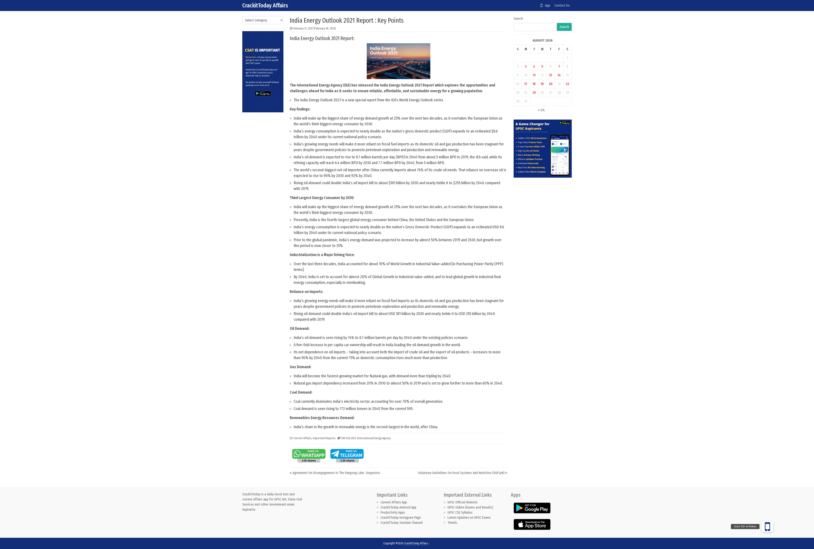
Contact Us (562, 5)
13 (550, 75)
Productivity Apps (393, 512)
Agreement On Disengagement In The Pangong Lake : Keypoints (336, 473)
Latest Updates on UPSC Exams (469, 518)
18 (534, 84)
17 (525, 84)
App (546, 5)
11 (534, 75)
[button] (767, 526)
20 (550, 84)
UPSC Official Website (462, 502)
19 (542, 84)
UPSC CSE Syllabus (460, 512)
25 (534, 93)
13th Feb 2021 (348, 438)
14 (559, 75)
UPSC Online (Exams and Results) (470, 507)
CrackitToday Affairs (265, 5)
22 (567, 84)
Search (518, 19)
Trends (452, 523)
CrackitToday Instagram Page (401, 518)
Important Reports (324, 438)
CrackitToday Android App (398, 507)
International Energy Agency (374, 438)
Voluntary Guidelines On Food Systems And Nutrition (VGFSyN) (461, 473)
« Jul (541, 110)
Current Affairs (303, 438)
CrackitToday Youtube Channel (402, 523)
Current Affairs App (394, 502)
